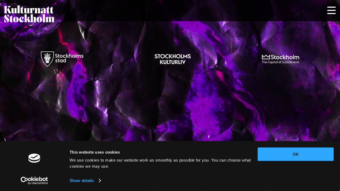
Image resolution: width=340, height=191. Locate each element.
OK (296, 154)
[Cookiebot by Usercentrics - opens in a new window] (34, 181)
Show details (82, 180)
